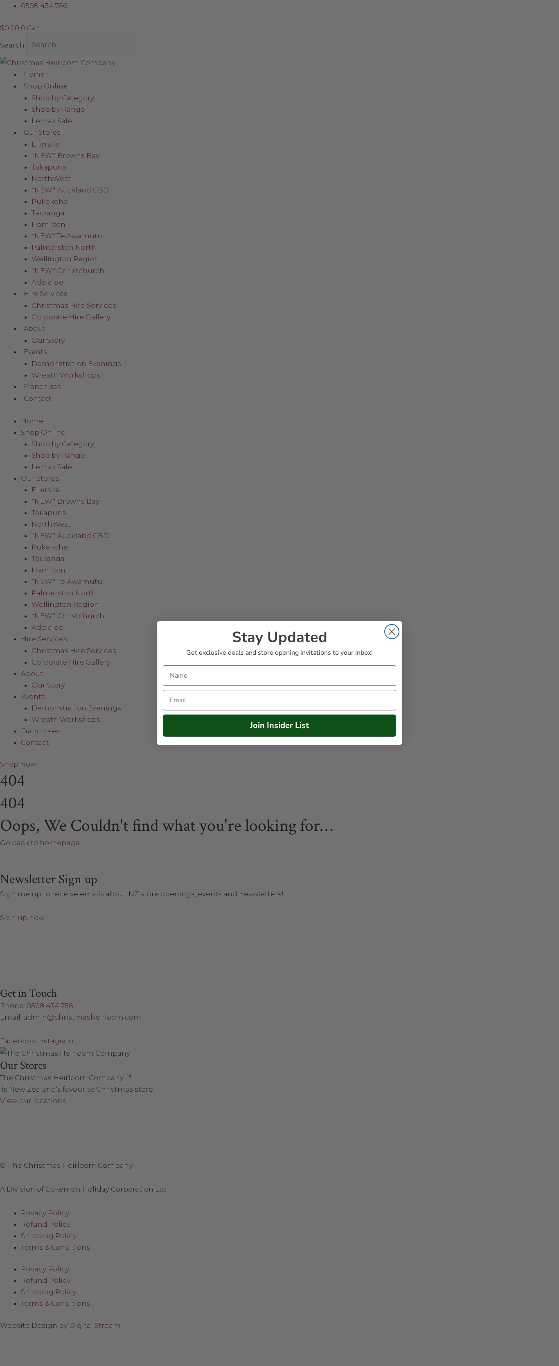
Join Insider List (279, 725)
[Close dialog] (392, 631)
